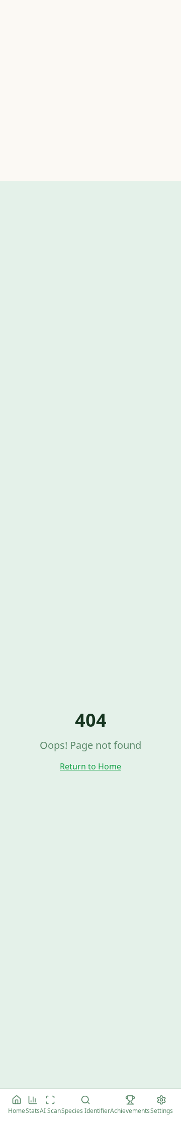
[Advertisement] (90, 90)
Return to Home (90, 766)
